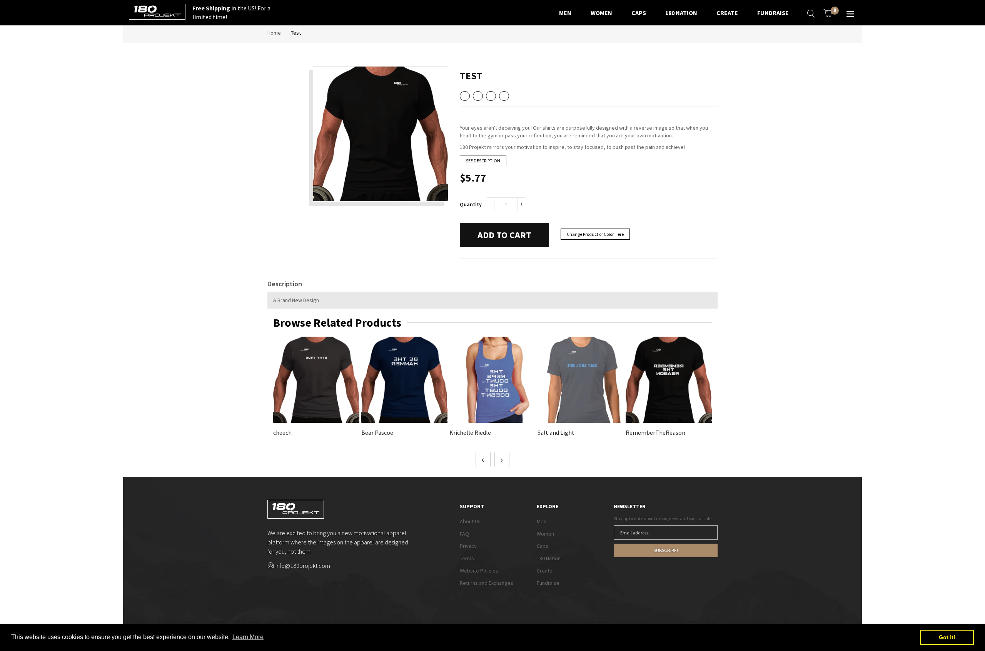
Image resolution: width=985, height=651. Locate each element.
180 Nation (549, 558)
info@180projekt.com (302, 565)
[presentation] (483, 459)
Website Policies (479, 570)
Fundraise (548, 582)
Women (545, 533)
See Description (483, 161)
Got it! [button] (947, 637)
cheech (282, 432)
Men (541, 521)
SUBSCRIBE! (666, 550)
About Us (470, 521)
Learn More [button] (248, 637)
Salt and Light (556, 432)
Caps (542, 545)
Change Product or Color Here (595, 234)
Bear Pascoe (377, 432)
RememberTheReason (655, 432)
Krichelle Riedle (470, 432)
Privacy (468, 545)
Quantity (471, 204)
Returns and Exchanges (486, 582)
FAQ (464, 533)
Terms (467, 558)
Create (545, 570)
